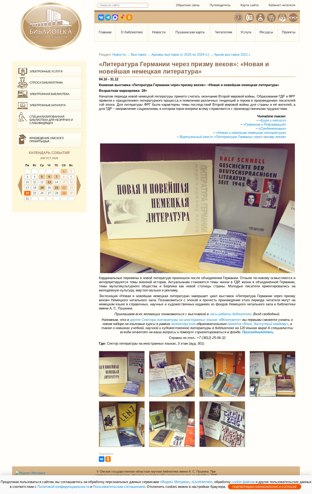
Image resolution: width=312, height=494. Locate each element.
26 (42, 193)
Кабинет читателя (282, 5)
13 (49, 182)
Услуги (246, 32)
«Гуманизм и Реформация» (264, 124)
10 (27, 182)
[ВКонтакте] (101, 459)
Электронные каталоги (47, 105)
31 (27, 198)
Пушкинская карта (189, 32)
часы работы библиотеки (230, 314)
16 (71, 182)
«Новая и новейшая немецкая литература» (251, 133)
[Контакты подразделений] (249, 17)
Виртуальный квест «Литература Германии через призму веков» (233, 137)
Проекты (289, 32)
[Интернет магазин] (271, 17)
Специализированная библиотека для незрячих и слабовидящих (51, 120)
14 (56, 182)
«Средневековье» (272, 128)
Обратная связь (188, 5)
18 (34, 187)
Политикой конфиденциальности (63, 487)
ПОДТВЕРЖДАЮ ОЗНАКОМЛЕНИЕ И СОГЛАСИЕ (265, 487)
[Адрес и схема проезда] (282, 17)
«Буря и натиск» (272, 120)
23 (71, 187)
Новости (158, 32)
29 (64, 193)
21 (56, 187)
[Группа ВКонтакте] (218, 320)
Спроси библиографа (46, 82)
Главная (105, 32)
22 (64, 187)
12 (42, 182)
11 (34, 182)
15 (64, 182)
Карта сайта (250, 5)
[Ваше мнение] (260, 17)
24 (27, 193)
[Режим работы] (238, 17)
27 (49, 193)
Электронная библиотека (49, 94)
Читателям (223, 32)
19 (42, 187)
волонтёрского (183, 324)
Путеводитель (220, 5)
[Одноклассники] (108, 459)
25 (34, 193)
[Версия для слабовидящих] (293, 17)
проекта (257, 324)
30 (71, 193)
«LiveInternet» (201, 482)
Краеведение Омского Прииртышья (46, 140)
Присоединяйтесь (257, 332)
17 (27, 187)
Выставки (138, 54)
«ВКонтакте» (230, 320)
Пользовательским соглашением (119, 487)
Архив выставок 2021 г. (232, 54)
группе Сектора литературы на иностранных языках (174, 320)
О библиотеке (132, 32)
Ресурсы (266, 32)
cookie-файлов (243, 482)
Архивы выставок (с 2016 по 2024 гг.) (180, 54)
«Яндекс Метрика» (175, 482)
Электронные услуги (46, 71)
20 (49, 187)
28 (56, 193)
